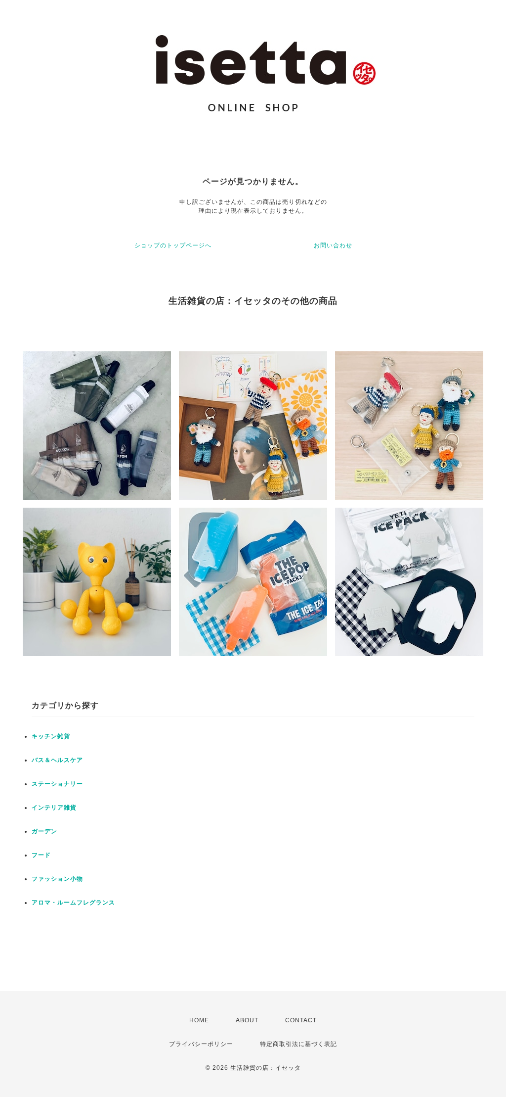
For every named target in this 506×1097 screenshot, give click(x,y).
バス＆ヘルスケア (57, 760)
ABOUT (247, 1020)
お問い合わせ (333, 245)
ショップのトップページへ (172, 245)
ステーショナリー (57, 783)
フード (41, 855)
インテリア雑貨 (54, 807)
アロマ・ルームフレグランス (73, 902)
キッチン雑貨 (51, 736)
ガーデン (44, 831)
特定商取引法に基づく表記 (298, 1044)
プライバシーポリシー (201, 1044)
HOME (199, 1020)
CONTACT (301, 1020)
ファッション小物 (57, 878)
